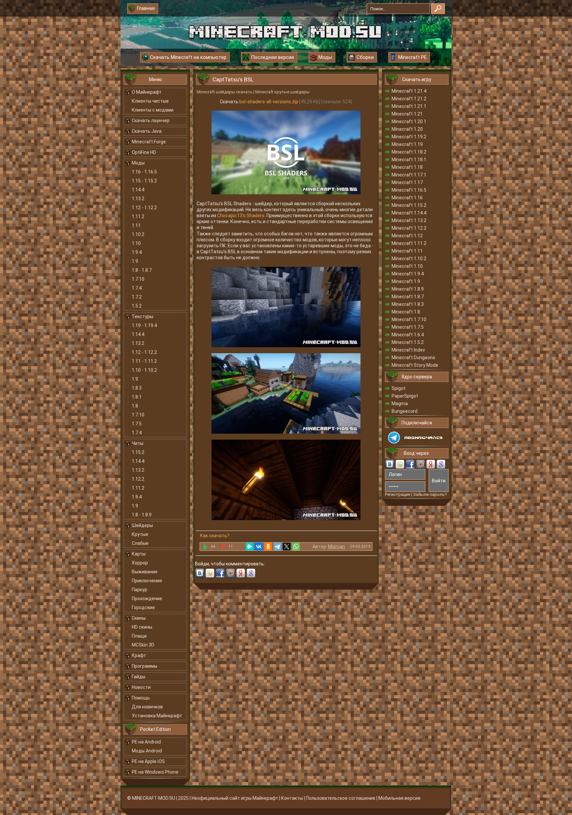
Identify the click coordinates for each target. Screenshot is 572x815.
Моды (138, 163)
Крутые (140, 534)
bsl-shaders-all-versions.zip (268, 101)
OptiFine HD (144, 152)
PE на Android (146, 741)
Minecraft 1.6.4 (408, 334)
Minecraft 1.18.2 (409, 152)
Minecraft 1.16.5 (409, 190)
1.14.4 (138, 189)
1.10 (136, 243)
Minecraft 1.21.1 (409, 106)
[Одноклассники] (268, 547)
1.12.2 (138, 479)
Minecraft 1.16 (407, 197)
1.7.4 (137, 288)
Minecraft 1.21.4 (409, 91)
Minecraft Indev (408, 350)
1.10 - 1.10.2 (144, 370)
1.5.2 (137, 306)
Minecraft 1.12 (407, 235)
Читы (137, 443)
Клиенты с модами (152, 110)
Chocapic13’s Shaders (240, 215)
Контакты (292, 798)
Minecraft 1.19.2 (409, 136)
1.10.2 (138, 234)
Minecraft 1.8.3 (408, 304)
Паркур (139, 589)
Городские (143, 607)
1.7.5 (137, 423)
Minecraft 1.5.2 (408, 342)
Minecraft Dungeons (413, 357)
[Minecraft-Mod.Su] (285, 31)
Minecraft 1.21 (407, 114)
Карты (139, 553)
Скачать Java (147, 131)
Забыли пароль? (430, 494)
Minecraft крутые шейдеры (282, 91)
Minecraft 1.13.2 (409, 220)
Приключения (147, 580)
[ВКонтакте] (259, 547)
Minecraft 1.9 (406, 281)
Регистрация (397, 494)
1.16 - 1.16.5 (144, 171)
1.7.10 (138, 279)
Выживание (145, 571)
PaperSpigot (405, 396)
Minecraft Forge (149, 141)
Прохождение (147, 598)
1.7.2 (137, 297)
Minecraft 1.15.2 (409, 205)
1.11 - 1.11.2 (144, 361)
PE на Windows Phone (155, 772)
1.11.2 (138, 216)
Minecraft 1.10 (407, 266)
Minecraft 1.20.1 (409, 121)
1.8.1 (137, 397)
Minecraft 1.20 (407, 129)
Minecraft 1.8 (406, 311)
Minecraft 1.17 (407, 182)
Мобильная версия (399, 798)
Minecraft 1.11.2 (409, 243)
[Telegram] (277, 547)
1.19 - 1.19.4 (144, 325)
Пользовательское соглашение (340, 798)
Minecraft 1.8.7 (408, 296)
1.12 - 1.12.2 (144, 207)
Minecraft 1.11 (407, 251)
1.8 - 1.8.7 (142, 270)
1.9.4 (137, 252)
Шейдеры (142, 525)
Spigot (398, 388)
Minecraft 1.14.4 (409, 213)
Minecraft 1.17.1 (409, 174)
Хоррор (140, 562)
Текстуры (142, 316)
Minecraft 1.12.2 (409, 228)
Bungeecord (404, 411)
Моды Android (147, 750)
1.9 (135, 261)
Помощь (141, 697)
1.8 (135, 405)
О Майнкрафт (147, 92)
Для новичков (147, 706)
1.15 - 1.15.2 (144, 180)
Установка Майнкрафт (157, 715)
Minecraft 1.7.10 (409, 319)
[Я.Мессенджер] (250, 547)
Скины (139, 618)
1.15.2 (138, 452)
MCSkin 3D (143, 644)
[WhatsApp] (296, 547)
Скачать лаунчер (150, 120)
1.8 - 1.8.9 (142, 514)
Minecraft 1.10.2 (409, 258)
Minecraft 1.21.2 (409, 98)
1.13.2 (138, 198)
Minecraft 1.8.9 (408, 289)
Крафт (139, 655)
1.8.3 (137, 388)
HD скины (142, 627)
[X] (287, 547)
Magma (400, 403)
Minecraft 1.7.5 (408, 327)
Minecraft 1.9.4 (408, 273)
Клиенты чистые (150, 101)
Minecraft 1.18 (407, 167)
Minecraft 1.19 (407, 144)
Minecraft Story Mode (415, 365)
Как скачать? (214, 535)
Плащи (139, 636)
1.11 (136, 225)
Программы (144, 666)
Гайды (138, 676)
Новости (141, 687)
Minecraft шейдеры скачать (224, 91)
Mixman (336, 546)
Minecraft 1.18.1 (409, 159)
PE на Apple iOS (148, 761)
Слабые (140, 543)
